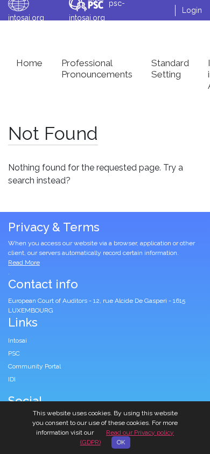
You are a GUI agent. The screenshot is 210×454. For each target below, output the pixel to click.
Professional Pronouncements (96, 69)
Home (29, 63)
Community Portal (34, 366)
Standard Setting (170, 69)
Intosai (17, 340)
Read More (24, 262)
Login (192, 10)
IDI (12, 379)
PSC (14, 353)
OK (121, 442)
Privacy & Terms (54, 227)
